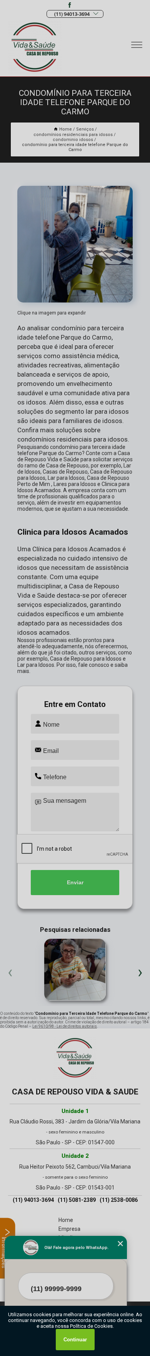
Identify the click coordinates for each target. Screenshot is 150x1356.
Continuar (75, 1339)
